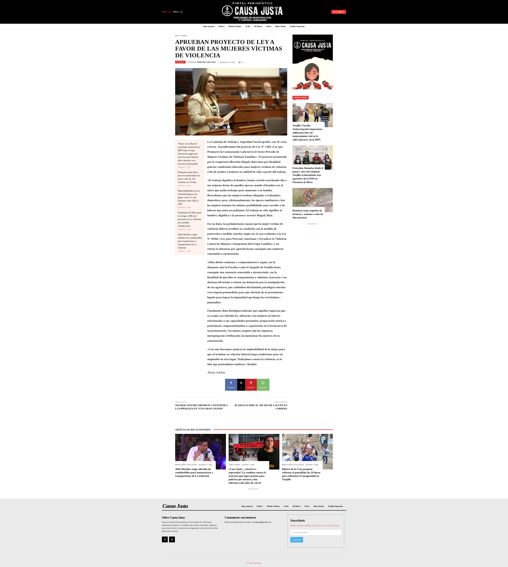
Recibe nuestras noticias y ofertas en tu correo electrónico (314, 525)
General (184, 36)
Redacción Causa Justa (206, 62)
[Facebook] (165, 539)
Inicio (177, 36)
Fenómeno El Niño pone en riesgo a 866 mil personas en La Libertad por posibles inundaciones (189, 219)
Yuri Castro (234, 465)
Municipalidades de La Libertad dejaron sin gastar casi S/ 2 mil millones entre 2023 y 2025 (189, 197)
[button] (178, 12)
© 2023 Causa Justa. (254, 563)
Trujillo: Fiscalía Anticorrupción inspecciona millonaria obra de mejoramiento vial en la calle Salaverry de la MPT (307, 132)
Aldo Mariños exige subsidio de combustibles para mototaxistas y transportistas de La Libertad (190, 241)
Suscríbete (297, 520)
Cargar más (312, 224)
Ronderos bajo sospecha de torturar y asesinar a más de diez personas (307, 214)
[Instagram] (172, 539)
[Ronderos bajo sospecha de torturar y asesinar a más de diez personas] (312, 200)
